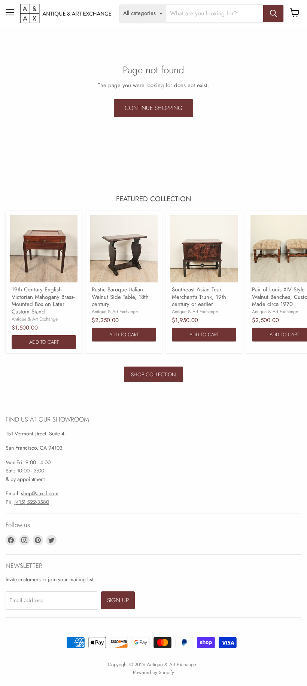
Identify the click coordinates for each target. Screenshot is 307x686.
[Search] (273, 13)
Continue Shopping (153, 108)
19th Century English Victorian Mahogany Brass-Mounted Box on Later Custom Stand (43, 300)
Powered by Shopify (153, 672)
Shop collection (153, 374)
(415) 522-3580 (31, 502)
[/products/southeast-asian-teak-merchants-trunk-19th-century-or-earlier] (204, 248)
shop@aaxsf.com (39, 493)
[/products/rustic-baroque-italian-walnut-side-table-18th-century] (124, 248)
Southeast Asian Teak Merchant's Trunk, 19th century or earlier (199, 296)
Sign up (118, 600)
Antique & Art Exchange (35, 319)
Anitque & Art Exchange (115, 311)
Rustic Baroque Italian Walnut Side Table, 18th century (120, 296)
